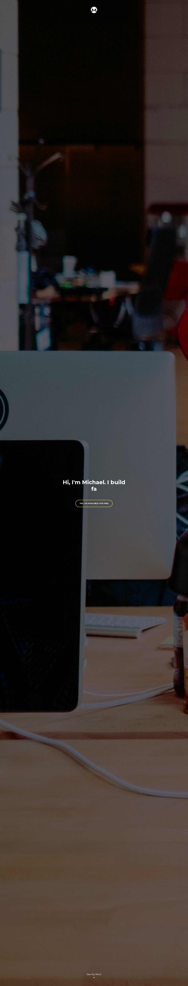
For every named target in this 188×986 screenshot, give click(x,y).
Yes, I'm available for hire (94, 503)
